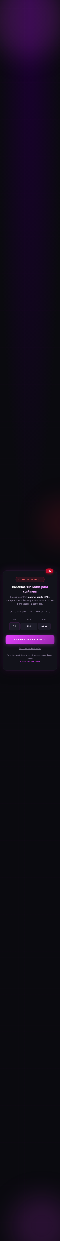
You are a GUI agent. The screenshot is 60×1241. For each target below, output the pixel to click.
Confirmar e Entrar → (30, 639)
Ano (44, 619)
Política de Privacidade (30, 661)
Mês (29, 619)
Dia (14, 619)
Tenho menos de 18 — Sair (30, 648)
